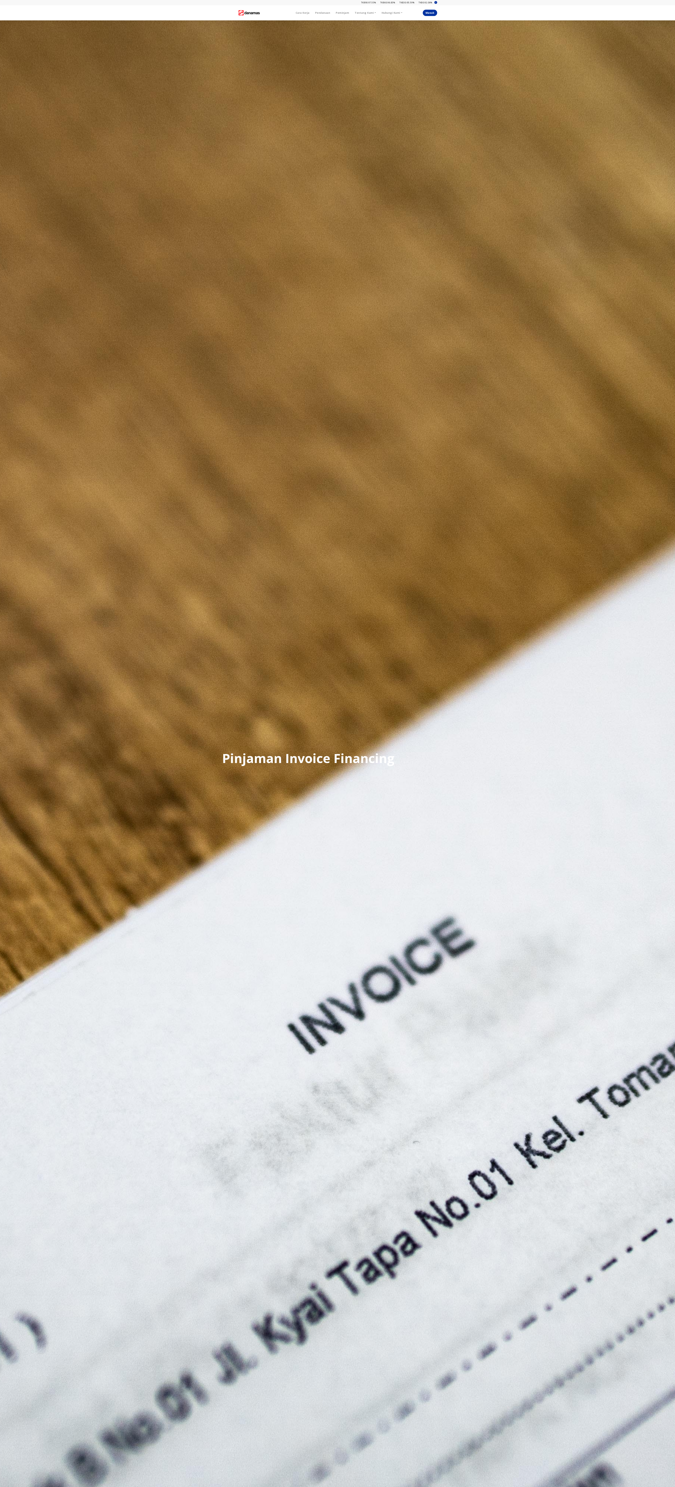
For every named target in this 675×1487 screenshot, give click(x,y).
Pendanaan (322, 12)
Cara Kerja (303, 12)
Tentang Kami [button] (364, 12)
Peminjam (342, 12)
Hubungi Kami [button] (391, 12)
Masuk (430, 12)
